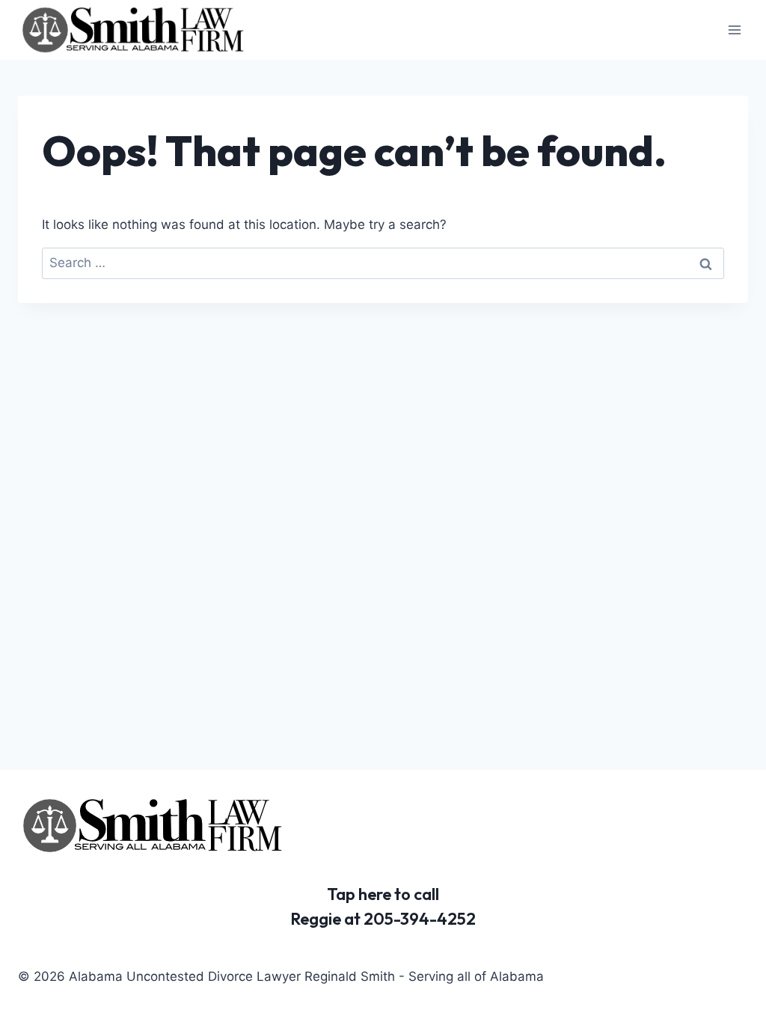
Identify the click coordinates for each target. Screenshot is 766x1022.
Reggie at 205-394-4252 (383, 918)
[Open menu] (734, 29)
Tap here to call (383, 894)
